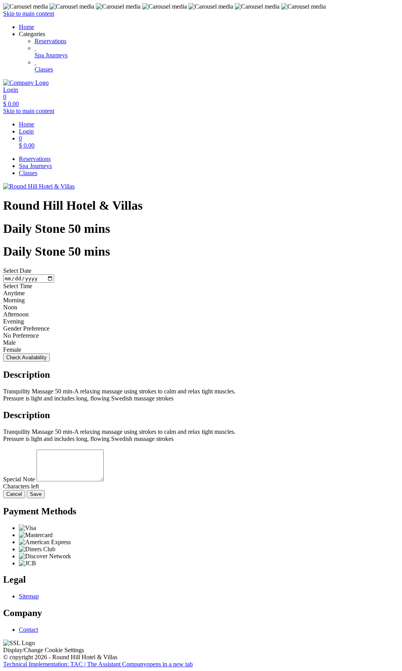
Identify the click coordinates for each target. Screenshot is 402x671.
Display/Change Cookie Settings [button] (43, 650)
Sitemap (29, 596)
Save (36, 494)
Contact (28, 629)
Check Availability (26, 357)
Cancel (14, 494)
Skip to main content (28, 13)
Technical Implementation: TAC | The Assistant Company (98, 664)
